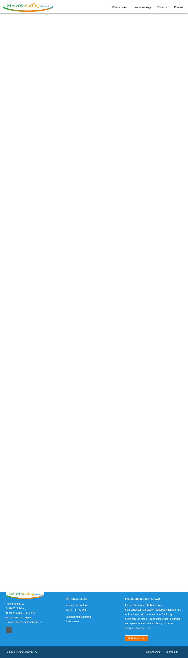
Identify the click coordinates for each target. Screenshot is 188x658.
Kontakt (178, 7)
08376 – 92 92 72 (25, 612)
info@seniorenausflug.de (28, 622)
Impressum (172, 651)
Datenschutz (153, 651)
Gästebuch (163, 7)
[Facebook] (9, 630)
